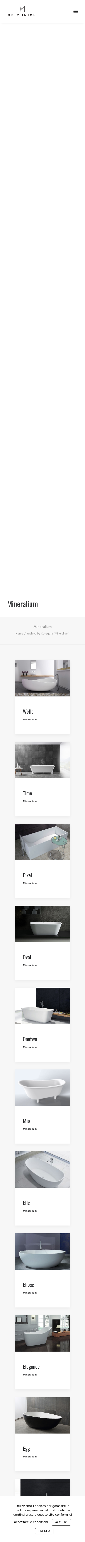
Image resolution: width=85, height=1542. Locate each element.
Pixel (27, 875)
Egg (26, 1448)
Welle (28, 711)
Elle (26, 1202)
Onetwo (30, 1039)
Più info (44, 1531)
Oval (27, 957)
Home (19, 633)
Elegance (31, 1366)
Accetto (61, 1522)
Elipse (28, 1284)
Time (27, 793)
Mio (26, 1120)
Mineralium (30, 720)
